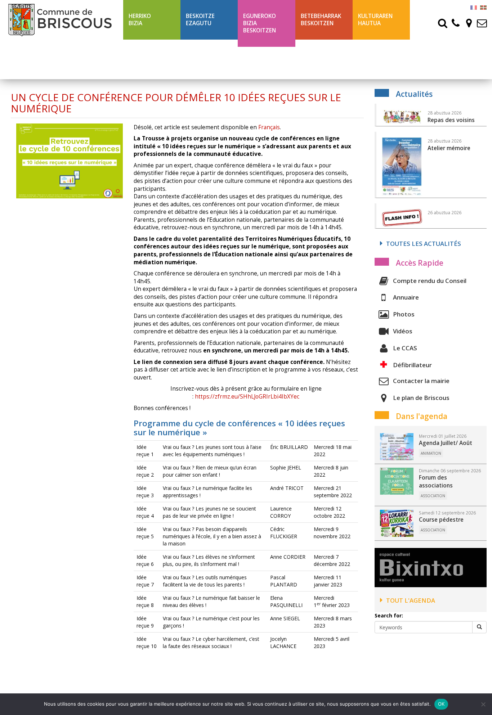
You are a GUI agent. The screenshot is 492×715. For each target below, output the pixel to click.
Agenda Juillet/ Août (445, 443)
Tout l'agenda (410, 600)
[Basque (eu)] (483, 7)
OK (441, 704)
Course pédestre (441, 519)
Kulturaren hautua (375, 19)
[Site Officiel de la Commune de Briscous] (61, 20)
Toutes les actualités (423, 243)
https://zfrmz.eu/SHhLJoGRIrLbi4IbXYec (247, 396)
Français (269, 127)
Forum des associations (436, 481)
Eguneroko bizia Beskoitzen (259, 23)
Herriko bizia (140, 19)
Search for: (389, 615)
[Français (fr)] (473, 7)
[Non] (483, 704)
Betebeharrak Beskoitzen (321, 19)
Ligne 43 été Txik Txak (318, 59)
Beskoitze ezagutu (200, 19)
